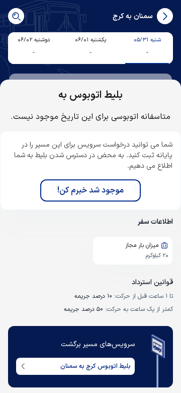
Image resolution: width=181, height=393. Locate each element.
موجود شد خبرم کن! (90, 190)
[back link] (165, 16)
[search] (16, 16)
